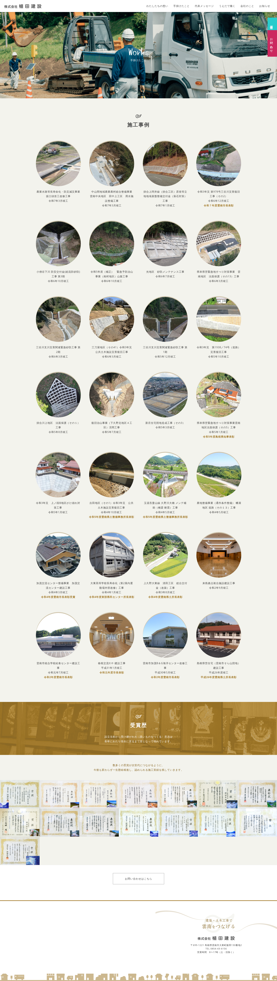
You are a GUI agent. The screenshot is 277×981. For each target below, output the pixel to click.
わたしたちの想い (157, 6)
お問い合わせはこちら (138, 878)
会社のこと (247, 6)
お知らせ (264, 6)
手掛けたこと (181, 6)
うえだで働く (227, 6)
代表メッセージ (204, 6)
